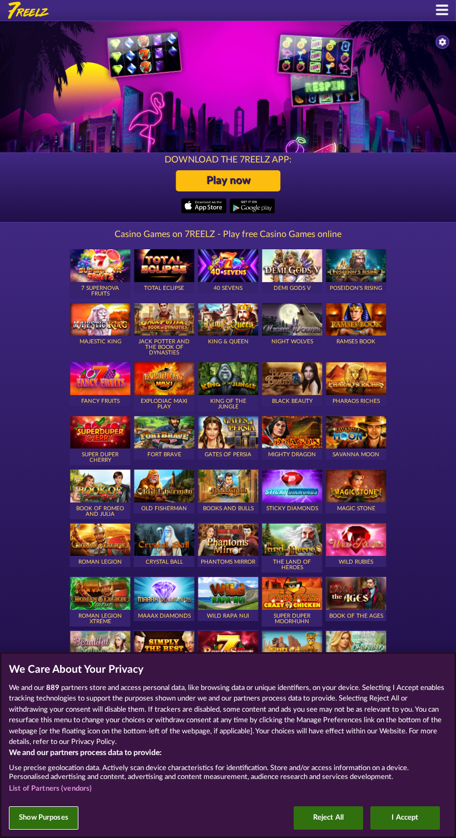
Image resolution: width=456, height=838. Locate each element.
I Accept (404, 817)
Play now (228, 180)
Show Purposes (43, 817)
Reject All (328, 817)
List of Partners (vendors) (50, 788)
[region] (228, 745)
